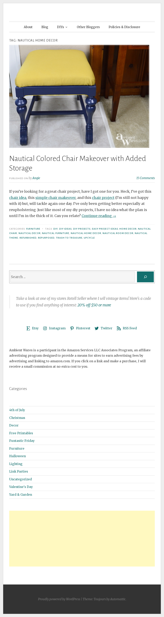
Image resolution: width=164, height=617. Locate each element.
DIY (55, 228)
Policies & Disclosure (124, 27)
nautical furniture (55, 233)
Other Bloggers (88, 27)
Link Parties (18, 471)
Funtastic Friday (22, 441)
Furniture (33, 228)
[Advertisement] (82, 539)
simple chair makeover (55, 197)
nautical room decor (118, 233)
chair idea (17, 197)
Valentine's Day (21, 487)
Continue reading (99, 216)
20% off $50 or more (94, 305)
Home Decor (128, 228)
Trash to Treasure (69, 237)
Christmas (17, 418)
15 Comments (145, 178)
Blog (44, 27)
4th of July (17, 410)
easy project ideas (105, 228)
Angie (36, 178)
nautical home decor (86, 233)
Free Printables (21, 433)
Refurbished (28, 237)
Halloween (17, 456)
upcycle (89, 237)
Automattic (118, 599)
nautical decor (30, 233)
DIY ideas (65, 228)
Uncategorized (20, 479)
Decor (14, 425)
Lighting (15, 464)
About (28, 27)
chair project (103, 197)
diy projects (82, 228)
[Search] (145, 276)
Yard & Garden (20, 495)
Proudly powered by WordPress (59, 599)
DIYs (60, 27)
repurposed (46, 237)
